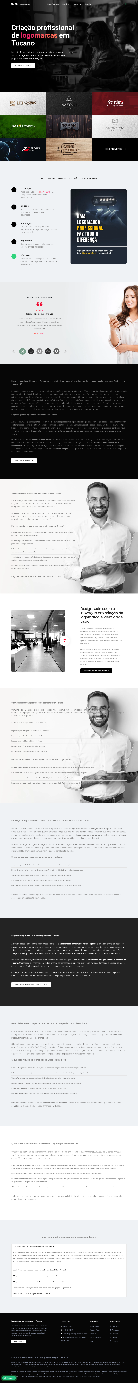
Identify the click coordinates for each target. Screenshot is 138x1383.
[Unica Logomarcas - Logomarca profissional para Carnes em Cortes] (69, 149)
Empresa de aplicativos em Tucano (46, 1374)
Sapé (71, 1376)
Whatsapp (9, 1378)
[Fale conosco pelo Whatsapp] (126, 4)
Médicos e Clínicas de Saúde (32, 741)
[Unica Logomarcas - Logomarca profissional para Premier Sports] (23, 149)
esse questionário (42, 192)
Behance (115, 1334)
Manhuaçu (66, 1376)
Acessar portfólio (22, 66)
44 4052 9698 (67, 1326)
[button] (65, 351)
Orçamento (76, 4)
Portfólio (65, 4)
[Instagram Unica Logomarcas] (123, 4)
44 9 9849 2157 (68, 1330)
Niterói (97, 1376)
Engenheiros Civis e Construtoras (34, 746)
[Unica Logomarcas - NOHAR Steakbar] (69, 126)
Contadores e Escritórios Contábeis (35, 751)
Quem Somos (94, 1326)
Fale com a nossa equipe (79, 1102)
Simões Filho (83, 1376)
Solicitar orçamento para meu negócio (30, 985)
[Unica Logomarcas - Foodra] (115, 103)
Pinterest (115, 1341)
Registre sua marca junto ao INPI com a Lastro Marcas (36, 576)
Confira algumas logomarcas (95, 671)
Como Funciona (53, 4)
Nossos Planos (19, 1341)
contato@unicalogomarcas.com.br (75, 1334)
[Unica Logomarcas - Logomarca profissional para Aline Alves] (115, 126)
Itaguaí (54, 1376)
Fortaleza (91, 1376)
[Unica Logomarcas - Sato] (23, 126)
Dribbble (114, 1337)
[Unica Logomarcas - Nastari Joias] (69, 103)
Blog (91, 1341)
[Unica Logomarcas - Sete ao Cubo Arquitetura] (23, 103)
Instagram (115, 1326)
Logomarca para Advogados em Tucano (42, 1371)
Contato (88, 4)
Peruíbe (76, 1376)
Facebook (115, 1330)
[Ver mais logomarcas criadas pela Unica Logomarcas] (115, 149)
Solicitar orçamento (23, 461)
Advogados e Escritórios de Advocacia (36, 731)
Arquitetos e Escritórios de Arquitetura (35, 736)
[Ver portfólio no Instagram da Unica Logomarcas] (65, 641)
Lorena (59, 1376)
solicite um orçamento (65, 894)
